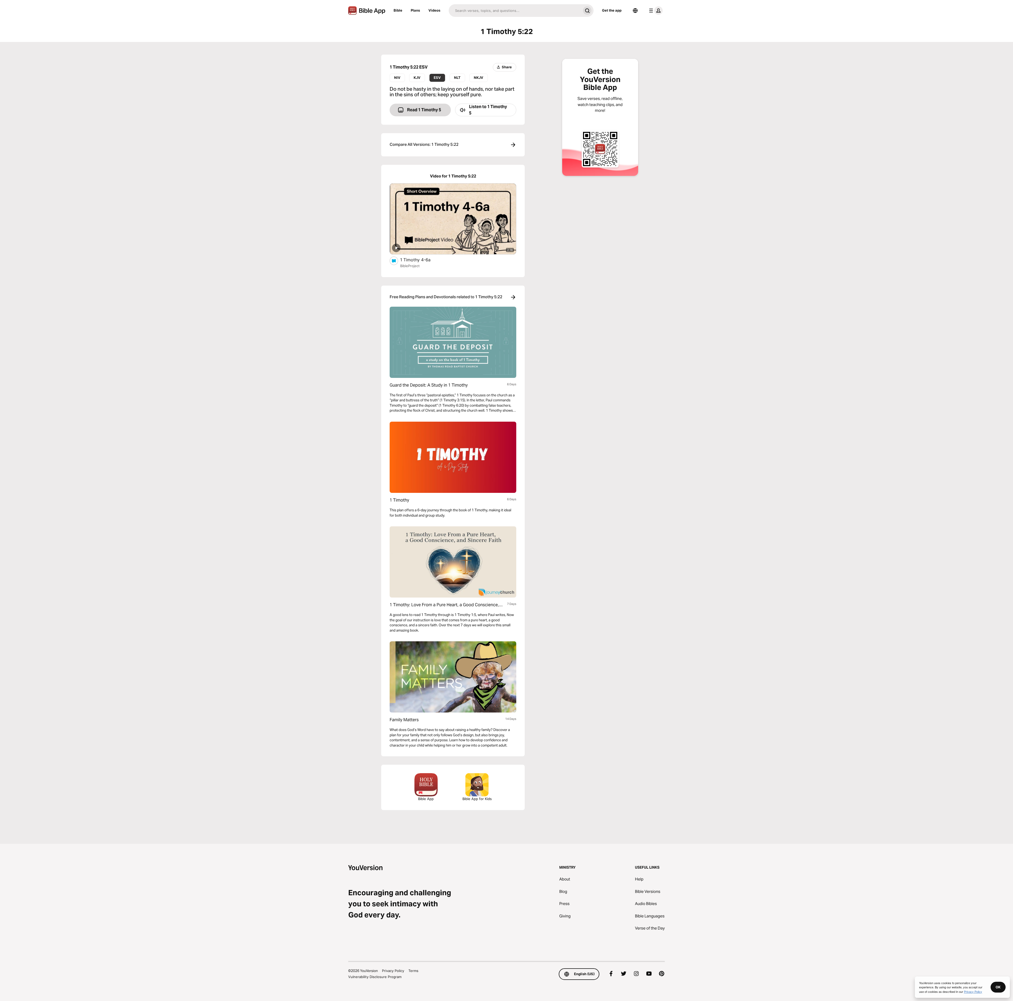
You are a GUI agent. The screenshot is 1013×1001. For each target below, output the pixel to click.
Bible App (426, 799)
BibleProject (410, 266)
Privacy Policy (393, 971)
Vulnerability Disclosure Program (375, 977)
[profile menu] (655, 10)
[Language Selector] (635, 10)
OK (998, 987)
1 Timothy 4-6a (420, 259)
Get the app (612, 10)
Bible (398, 10)
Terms (413, 971)
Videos (434, 10)
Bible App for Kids (477, 799)
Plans (415, 10)
